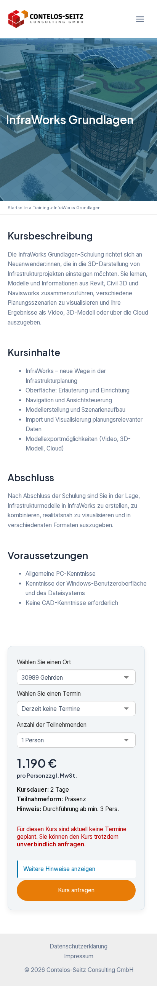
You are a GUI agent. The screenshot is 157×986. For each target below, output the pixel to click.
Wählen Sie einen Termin (49, 693)
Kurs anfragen (76, 890)
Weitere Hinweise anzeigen (59, 869)
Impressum (78, 956)
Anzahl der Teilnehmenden (52, 724)
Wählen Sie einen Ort (44, 662)
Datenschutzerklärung (78, 946)
